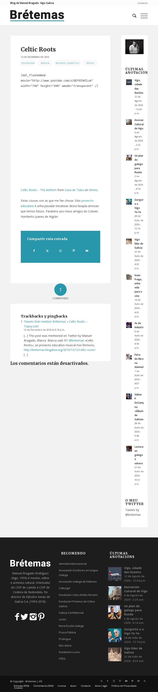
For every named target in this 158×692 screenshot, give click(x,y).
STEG (62, 658)
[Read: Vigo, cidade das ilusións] (129, 82)
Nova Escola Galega (71, 626)
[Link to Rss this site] (145, 681)
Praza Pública (67, 632)
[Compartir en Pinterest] (73, 250)
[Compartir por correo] (86, 250)
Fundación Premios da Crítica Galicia (77, 604)
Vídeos (90, 63)
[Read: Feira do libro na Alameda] (129, 356)
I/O (40, 681)
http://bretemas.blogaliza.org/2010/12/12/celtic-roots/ (59, 350)
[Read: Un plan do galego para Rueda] (129, 157)
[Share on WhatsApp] (60, 250)
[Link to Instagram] (114, 681)
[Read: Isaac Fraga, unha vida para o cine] (129, 277)
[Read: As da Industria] (129, 325)
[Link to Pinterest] (120, 681)
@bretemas (76, 340)
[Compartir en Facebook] (34, 250)
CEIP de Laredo (25, 587)
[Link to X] (101, 681)
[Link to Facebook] (108, 681)
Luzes (62, 619)
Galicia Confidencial (71, 613)
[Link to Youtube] (126, 681)
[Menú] (142, 15)
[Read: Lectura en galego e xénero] (129, 448)
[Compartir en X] (47, 250)
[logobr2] (37, 15)
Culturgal (64, 588)
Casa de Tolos (74, 190)
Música (45, 63)
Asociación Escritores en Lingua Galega (78, 572)
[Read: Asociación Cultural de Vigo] (129, 122)
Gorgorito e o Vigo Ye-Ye (134, 631)
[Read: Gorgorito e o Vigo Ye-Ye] (129, 201)
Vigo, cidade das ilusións (133, 570)
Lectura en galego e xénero (139, 455)
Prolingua (65, 639)
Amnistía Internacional (73, 564)
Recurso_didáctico (67, 63)
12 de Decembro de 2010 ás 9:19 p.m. (44, 329)
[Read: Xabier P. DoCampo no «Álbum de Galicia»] (129, 396)
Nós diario (65, 645)
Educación (27, 63)
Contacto (143, 3)
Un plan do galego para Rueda (139, 164)
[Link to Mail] (138, 681)
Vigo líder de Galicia (139, 243)
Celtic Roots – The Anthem (39, 190)
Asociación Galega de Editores (78, 581)
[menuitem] (142, 3)
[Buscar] (132, 15)
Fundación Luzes (69, 652)
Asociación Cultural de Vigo (141, 124)
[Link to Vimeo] (132, 681)
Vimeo (93, 190)
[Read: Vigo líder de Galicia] (129, 241)
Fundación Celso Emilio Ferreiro (78, 595)
